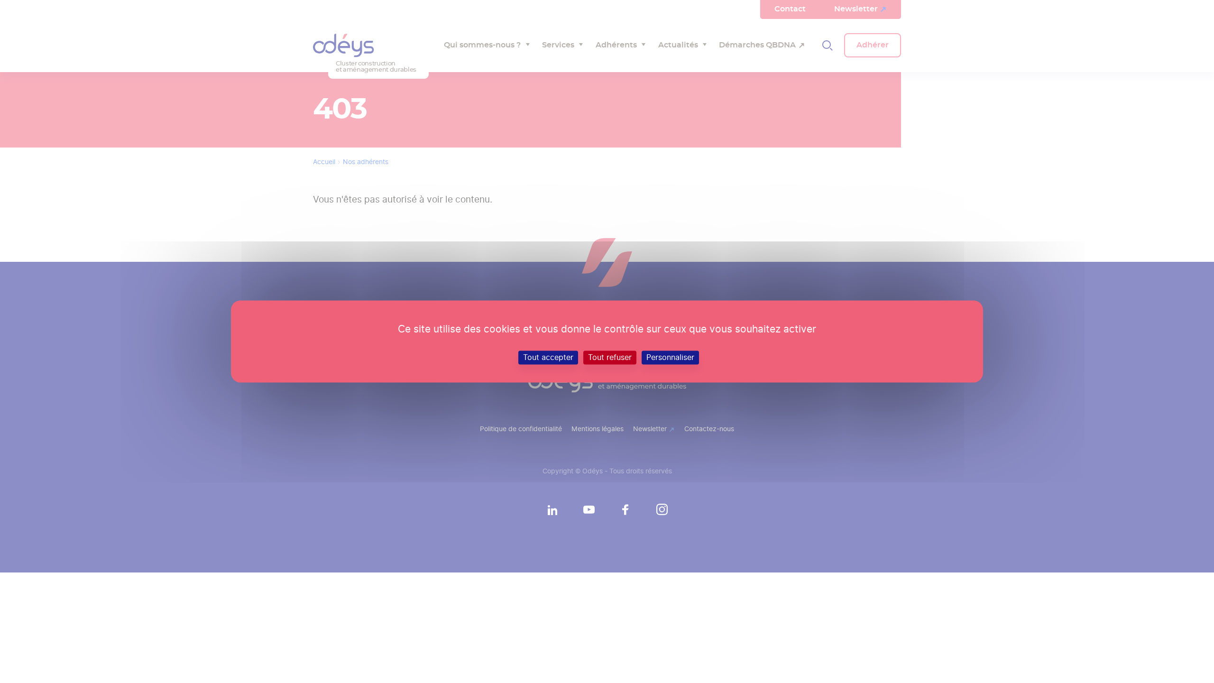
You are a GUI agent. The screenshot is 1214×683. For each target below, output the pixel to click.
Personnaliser (670, 357)
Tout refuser (610, 357)
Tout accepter (548, 357)
